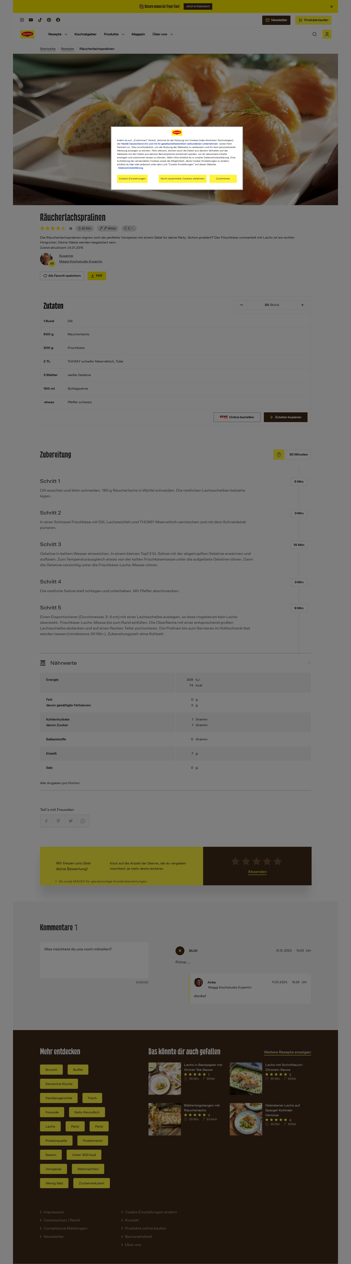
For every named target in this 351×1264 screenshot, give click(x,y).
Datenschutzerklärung (130, 167)
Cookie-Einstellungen (132, 178)
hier (132, 164)
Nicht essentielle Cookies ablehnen (182, 178)
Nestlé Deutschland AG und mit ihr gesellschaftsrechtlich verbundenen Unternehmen (169, 143)
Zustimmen (223, 178)
